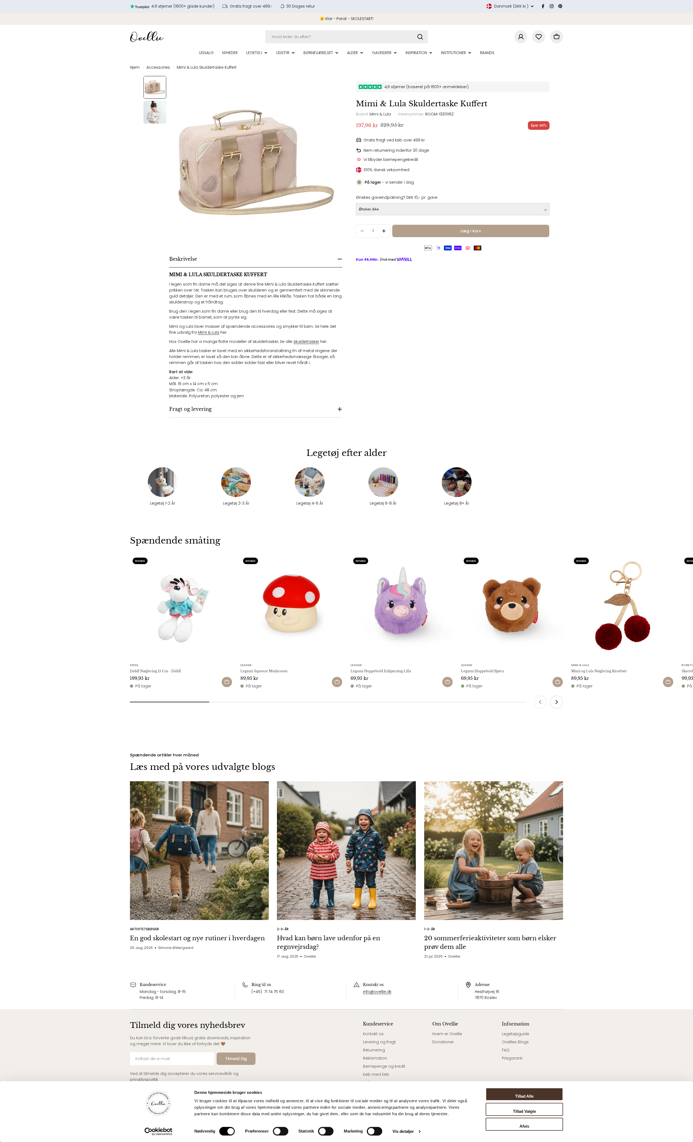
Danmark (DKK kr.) (511, 6)
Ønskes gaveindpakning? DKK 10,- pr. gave (396, 197)
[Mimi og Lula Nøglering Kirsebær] (622, 606)
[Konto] (520, 36)
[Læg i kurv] (226, 682)
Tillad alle (524, 1096)
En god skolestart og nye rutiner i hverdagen (197, 938)
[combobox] (346, 36)
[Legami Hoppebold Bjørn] (512, 606)
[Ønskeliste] (538, 36)
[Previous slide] (540, 702)
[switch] (280, 1131)
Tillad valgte (524, 1111)
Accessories (158, 67)
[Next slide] (556, 702)
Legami (245, 665)
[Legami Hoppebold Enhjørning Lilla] (402, 606)
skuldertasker (306, 341)
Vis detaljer (403, 1131)
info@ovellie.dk (377, 991)
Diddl (134, 665)
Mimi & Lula (208, 332)
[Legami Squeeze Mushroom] (291, 606)
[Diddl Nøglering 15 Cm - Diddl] (181, 606)
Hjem (135, 67)
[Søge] (420, 37)
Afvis (524, 1126)
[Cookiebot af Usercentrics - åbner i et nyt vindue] (158, 1131)
